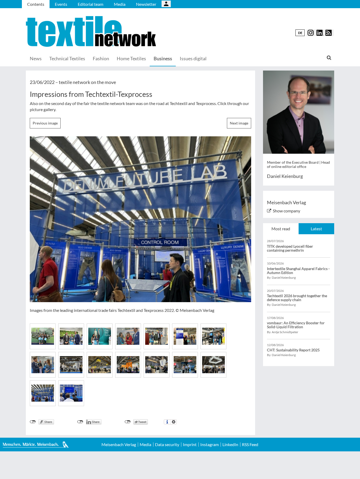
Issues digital (193, 58)
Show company (286, 210)
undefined (80, 421)
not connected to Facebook (33, 421)
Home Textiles (131, 58)
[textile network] (92, 31)
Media (119, 4)
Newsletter (146, 4)
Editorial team (90, 4)
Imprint (190, 444)
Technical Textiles (67, 58)
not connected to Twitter (128, 421)
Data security (167, 444)
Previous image (45, 123)
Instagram (209, 444)
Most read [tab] (280, 228)
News (36, 58)
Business (163, 58)
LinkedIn (230, 444)
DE (300, 33)
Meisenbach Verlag (118, 444)
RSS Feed (250, 444)
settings (173, 422)
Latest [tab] (316, 228)
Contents (35, 4)
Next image (239, 123)
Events (61, 4)
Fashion (101, 58)
